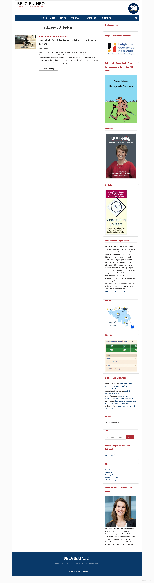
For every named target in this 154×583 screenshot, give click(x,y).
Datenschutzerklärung (90, 564)
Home (44, 18)
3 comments (44, 48)
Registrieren (109, 470)
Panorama (76, 18)
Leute (63, 18)
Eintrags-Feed (110, 475)
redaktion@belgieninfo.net (115, 291)
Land (52, 18)
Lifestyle (56, 36)
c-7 (150, 580)
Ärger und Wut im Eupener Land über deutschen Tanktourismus (118, 386)
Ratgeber (91, 18)
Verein (77, 564)
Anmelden (109, 472)
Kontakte (106, 18)
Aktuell (42, 36)
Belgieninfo (76, 558)
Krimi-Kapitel (110, 455)
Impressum (59, 564)
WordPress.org (110, 480)
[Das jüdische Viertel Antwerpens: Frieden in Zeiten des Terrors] (25, 42)
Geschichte (49, 36)
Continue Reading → (48, 69)
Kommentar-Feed (111, 477)
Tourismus (64, 36)
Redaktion (69, 564)
